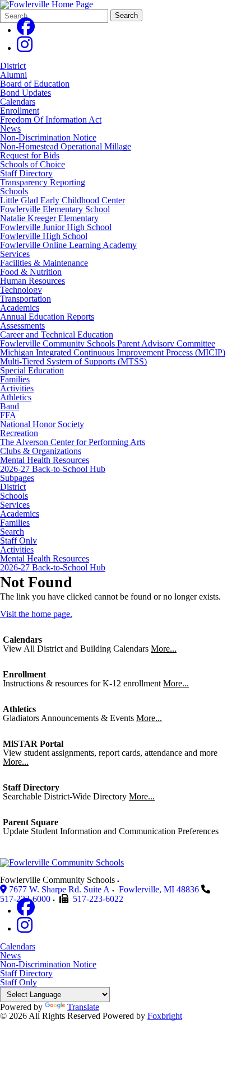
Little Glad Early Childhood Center (62, 200)
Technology (21, 289)
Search (126, 15)
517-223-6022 (98, 899)
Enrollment (19, 110)
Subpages (17, 478)
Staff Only (18, 540)
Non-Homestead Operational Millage (65, 146)
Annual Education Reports (47, 316)
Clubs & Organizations (40, 451)
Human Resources (32, 281)
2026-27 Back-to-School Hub (52, 469)
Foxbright (164, 1016)
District (13, 66)
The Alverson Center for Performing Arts (72, 442)
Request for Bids (29, 155)
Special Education (32, 370)
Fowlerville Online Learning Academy (68, 245)
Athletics (15, 397)
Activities (17, 388)
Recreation (19, 433)
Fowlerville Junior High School (56, 227)
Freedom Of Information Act (50, 119)
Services (15, 254)
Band (9, 406)
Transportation (25, 298)
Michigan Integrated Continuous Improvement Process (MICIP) (112, 352)
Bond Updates (25, 92)
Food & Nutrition (31, 272)
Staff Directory (26, 173)
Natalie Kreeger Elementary (49, 218)
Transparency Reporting (42, 182)
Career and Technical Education (56, 334)
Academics (19, 307)
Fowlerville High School (43, 236)
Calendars (17, 101)
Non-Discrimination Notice (48, 137)
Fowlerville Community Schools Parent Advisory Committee (107, 343)
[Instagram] (25, 48)
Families (15, 379)
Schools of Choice (32, 164)
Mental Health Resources (44, 460)
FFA (8, 415)
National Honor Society (42, 424)
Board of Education (34, 83)
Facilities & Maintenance (44, 263)
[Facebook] (26, 30)
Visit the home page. (36, 614)
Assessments (22, 325)
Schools (14, 191)
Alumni (13, 74)
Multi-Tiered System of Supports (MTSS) (73, 361)
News (10, 128)
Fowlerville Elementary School (55, 209)
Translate (83, 1007)
